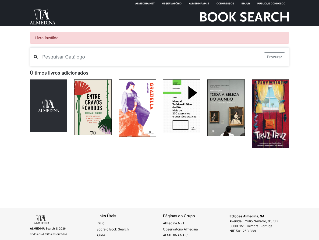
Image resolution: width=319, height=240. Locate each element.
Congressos (225, 3)
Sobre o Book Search (112, 229)
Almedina (199, 3)
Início (100, 223)
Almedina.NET (145, 3)
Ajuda (100, 235)
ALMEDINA (175, 235)
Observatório (171, 3)
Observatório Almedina (180, 229)
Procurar (274, 57)
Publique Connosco (271, 3)
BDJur (245, 3)
